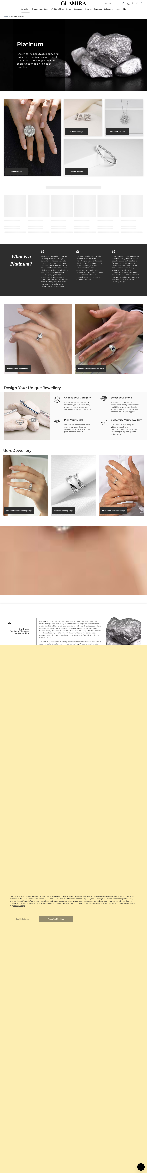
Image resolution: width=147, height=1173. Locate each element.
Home (6, 16)
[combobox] (115, 3)
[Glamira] (73, 3)
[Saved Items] (137, 3)
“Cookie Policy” (16, 903)
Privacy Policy (19, 906)
